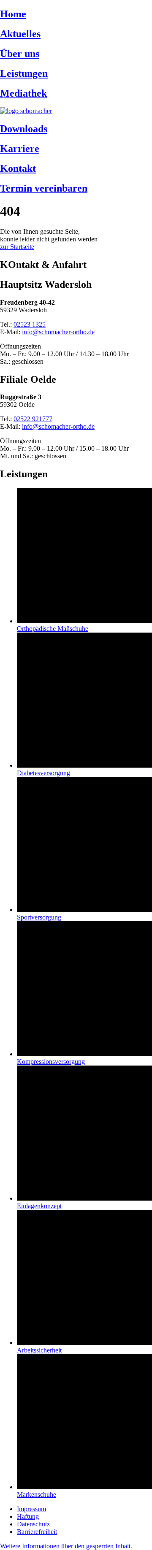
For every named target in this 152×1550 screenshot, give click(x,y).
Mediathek (23, 93)
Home (13, 13)
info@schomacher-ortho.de (58, 331)
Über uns (19, 53)
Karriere (19, 148)
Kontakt (18, 168)
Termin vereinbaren (43, 188)
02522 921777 (33, 418)
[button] (66, 1546)
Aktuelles (20, 33)
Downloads (23, 128)
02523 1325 (30, 324)
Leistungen (24, 73)
